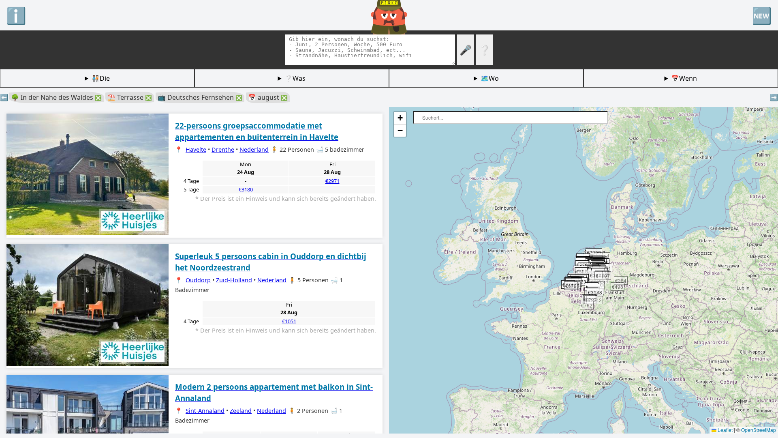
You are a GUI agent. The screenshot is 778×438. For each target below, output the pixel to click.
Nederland (254, 149)
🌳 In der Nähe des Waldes (56, 97)
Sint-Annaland (205, 410)
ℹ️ (16, 15)
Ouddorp (198, 280)
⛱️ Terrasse (129, 97)
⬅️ (4, 97)
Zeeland (241, 410)
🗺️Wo (490, 78)
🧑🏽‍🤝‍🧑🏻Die (101, 78)
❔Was (295, 78)
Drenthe (223, 149)
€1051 (289, 321)
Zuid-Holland (234, 280)
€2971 (332, 181)
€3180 (246, 189)
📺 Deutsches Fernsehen (200, 97)
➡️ (774, 97)
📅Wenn (684, 78)
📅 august (268, 97)
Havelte (196, 149)
